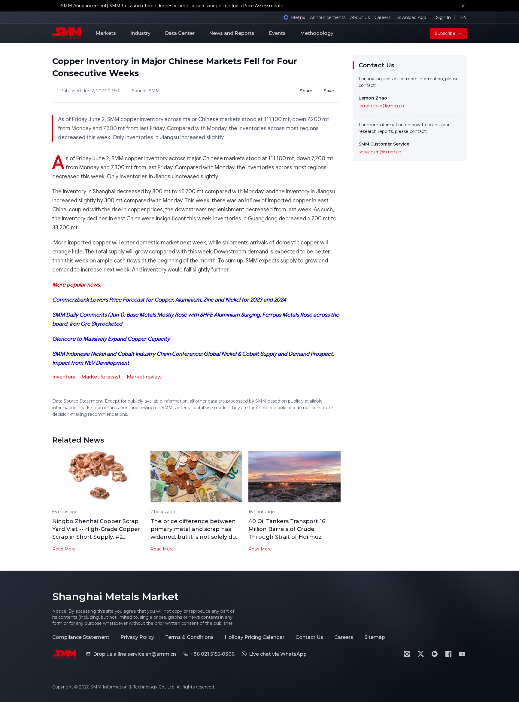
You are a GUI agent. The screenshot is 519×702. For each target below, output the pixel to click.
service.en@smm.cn (380, 152)
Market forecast (101, 377)
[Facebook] (448, 653)
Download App (410, 17)
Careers (382, 17)
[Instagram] (406, 653)
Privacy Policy (137, 637)
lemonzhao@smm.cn (381, 106)
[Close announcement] (463, 5)
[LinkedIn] (434, 653)
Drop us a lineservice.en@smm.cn (134, 654)
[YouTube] (462, 653)
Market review (144, 377)
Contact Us (309, 637)
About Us (360, 17)
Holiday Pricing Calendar (254, 637)
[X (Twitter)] (420, 653)
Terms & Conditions (189, 637)
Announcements (327, 17)
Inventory (63, 377)
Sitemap (374, 637)
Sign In (443, 17)
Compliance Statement (80, 637)
